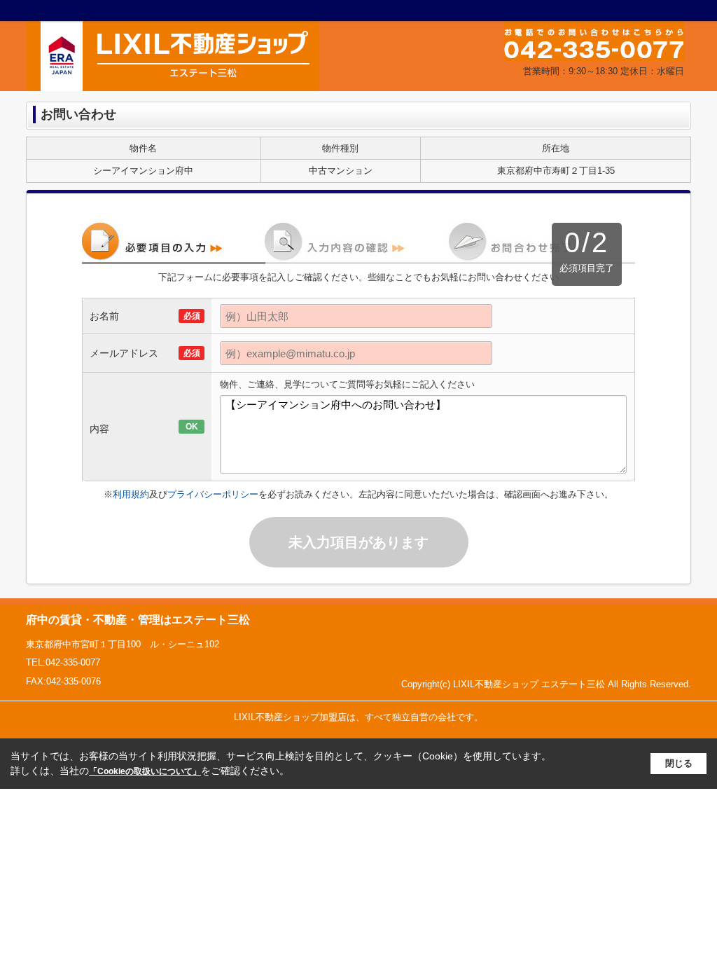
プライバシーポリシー (212, 494)
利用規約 (131, 494)
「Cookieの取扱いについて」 (145, 771)
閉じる (678, 763)
